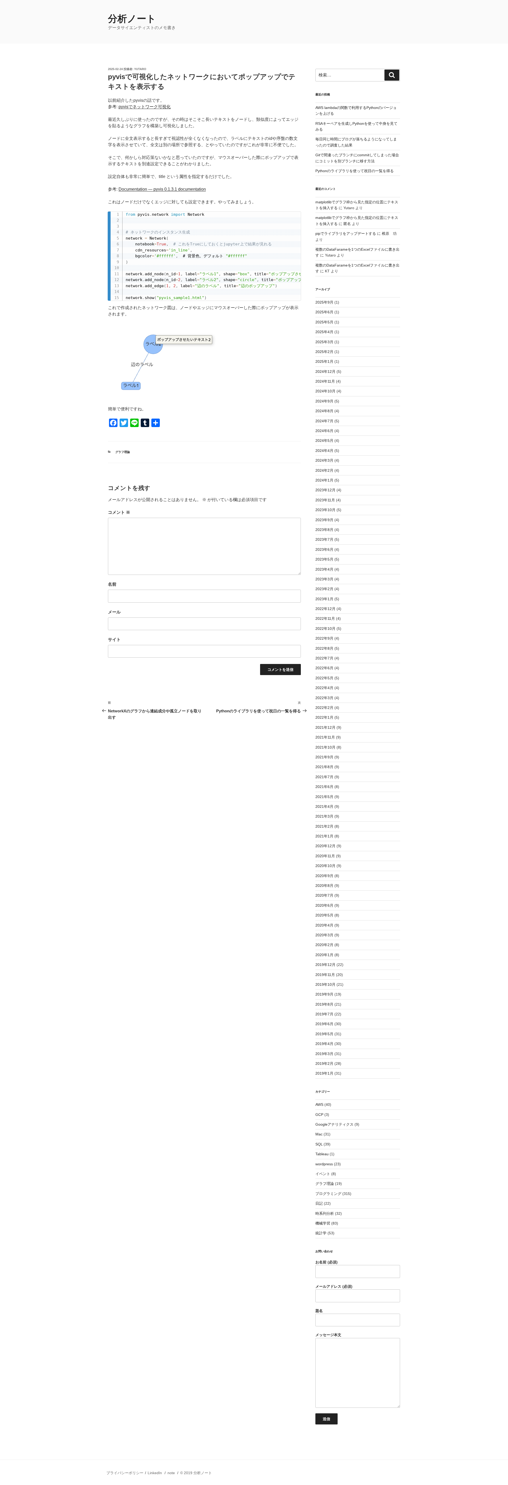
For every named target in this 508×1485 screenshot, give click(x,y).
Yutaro (140, 69)
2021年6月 (324, 787)
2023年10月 (325, 510)
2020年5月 (324, 915)
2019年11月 (325, 975)
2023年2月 (324, 589)
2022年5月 (324, 678)
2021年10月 (325, 747)
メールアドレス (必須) (333, 1286)
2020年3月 (324, 935)
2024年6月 (324, 431)
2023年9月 (324, 520)
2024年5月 (324, 440)
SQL (319, 1144)
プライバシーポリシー (124, 1473)
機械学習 (322, 1223)
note (171, 1473)
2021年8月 (324, 767)
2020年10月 (325, 866)
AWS (319, 1104)
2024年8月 (324, 411)
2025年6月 (324, 312)
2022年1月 (324, 717)
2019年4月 (324, 1044)
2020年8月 (324, 885)
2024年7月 (324, 421)
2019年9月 (324, 994)
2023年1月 (324, 599)
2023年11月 (325, 500)
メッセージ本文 (328, 1335)
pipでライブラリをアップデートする (345, 233)
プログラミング (328, 1193)
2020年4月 (324, 925)
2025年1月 (324, 361)
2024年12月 (325, 371)
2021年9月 (324, 757)
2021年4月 (324, 806)
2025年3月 (324, 342)
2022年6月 (324, 668)
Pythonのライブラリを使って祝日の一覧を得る (354, 171)
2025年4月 (324, 332)
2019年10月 (325, 984)
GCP (319, 1114)
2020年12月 (325, 846)
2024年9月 (324, 401)
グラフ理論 (122, 451)
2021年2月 (324, 826)
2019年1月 (324, 1073)
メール (114, 612)
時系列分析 (324, 1213)
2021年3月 (324, 816)
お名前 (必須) (326, 1262)
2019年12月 (325, 964)
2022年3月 (324, 698)
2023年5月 (324, 559)
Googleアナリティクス (334, 1124)
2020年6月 (324, 905)
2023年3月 (324, 579)
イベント (322, 1174)
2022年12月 (325, 609)
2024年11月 (325, 381)
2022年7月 (324, 658)
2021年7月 (324, 777)
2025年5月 (324, 322)
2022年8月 (324, 648)
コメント (119, 512)
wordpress (324, 1164)
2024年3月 (324, 460)
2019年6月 (324, 1024)
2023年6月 (324, 549)
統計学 (320, 1233)
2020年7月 (324, 895)
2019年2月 (324, 1063)
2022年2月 (324, 707)
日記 (319, 1203)
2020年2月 (324, 945)
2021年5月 (324, 797)
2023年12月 (325, 490)
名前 (112, 584)
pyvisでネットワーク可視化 (145, 106)
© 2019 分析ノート (196, 1473)
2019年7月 (324, 1014)
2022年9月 (324, 638)
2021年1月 (324, 836)
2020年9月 (324, 876)
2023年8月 (324, 530)
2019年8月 (324, 1004)
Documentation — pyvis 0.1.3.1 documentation (162, 189)
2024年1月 (324, 480)
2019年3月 (324, 1054)
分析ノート (132, 18)
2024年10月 (325, 391)
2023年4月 (324, 569)
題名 (319, 1311)
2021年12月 (325, 727)
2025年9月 (324, 302)
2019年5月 (324, 1034)
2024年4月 (324, 450)
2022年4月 (324, 688)
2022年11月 (325, 618)
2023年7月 (324, 539)
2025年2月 (324, 352)
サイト (114, 639)
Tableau (322, 1154)
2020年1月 (324, 955)
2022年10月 (325, 628)
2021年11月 (325, 737)
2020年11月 (325, 856)
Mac (319, 1134)
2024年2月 (324, 470)
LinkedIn (155, 1473)
